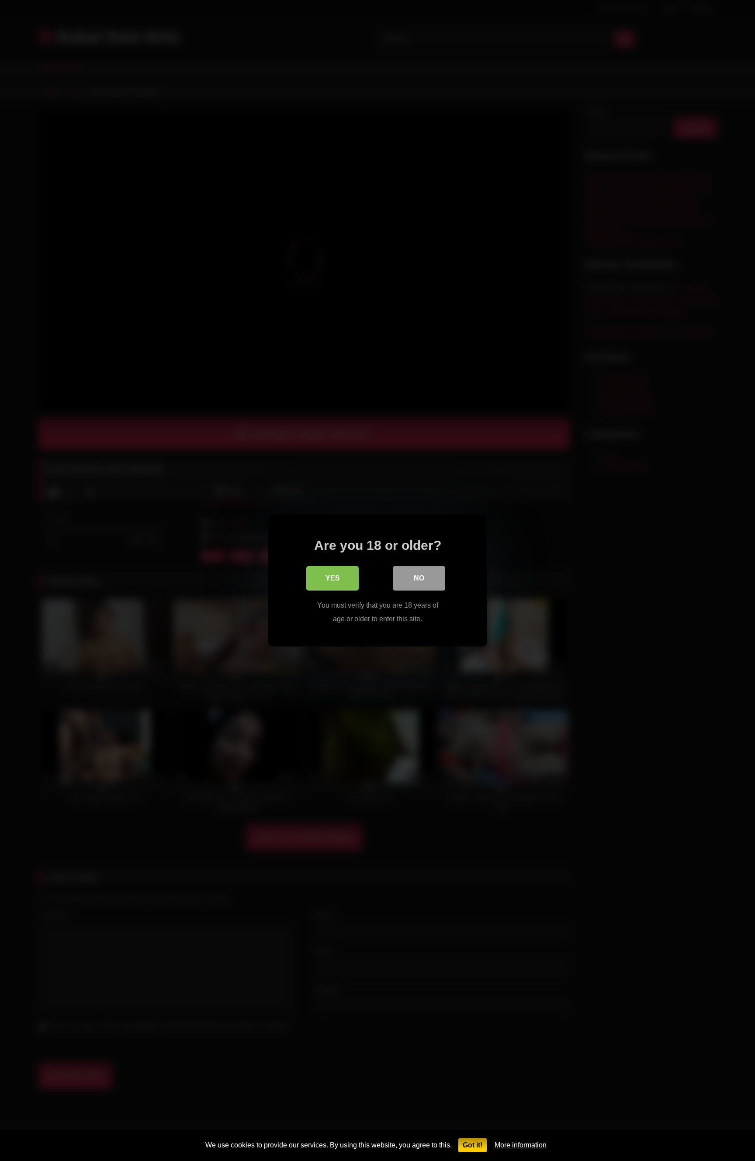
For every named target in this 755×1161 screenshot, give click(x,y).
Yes (333, 578)
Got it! (472, 1145)
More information (521, 1145)
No (419, 578)
